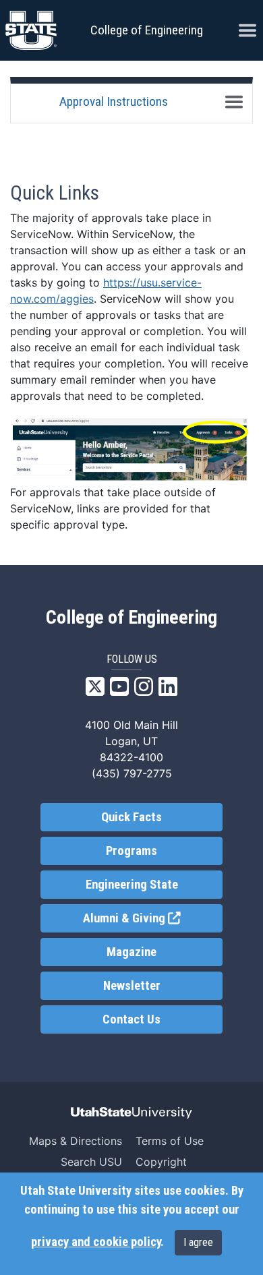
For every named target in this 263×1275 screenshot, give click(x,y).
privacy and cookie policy (95, 1242)
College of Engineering (146, 30)
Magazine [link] (131, 952)
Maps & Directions (75, 1141)
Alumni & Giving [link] (153, 918)
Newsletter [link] (131, 985)
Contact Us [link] (131, 1019)
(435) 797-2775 (132, 773)
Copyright (161, 1161)
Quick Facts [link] (131, 817)
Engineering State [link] (132, 884)
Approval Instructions (113, 101)
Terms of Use (170, 1141)
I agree (198, 1242)
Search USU (91, 1161)
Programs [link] (131, 850)
